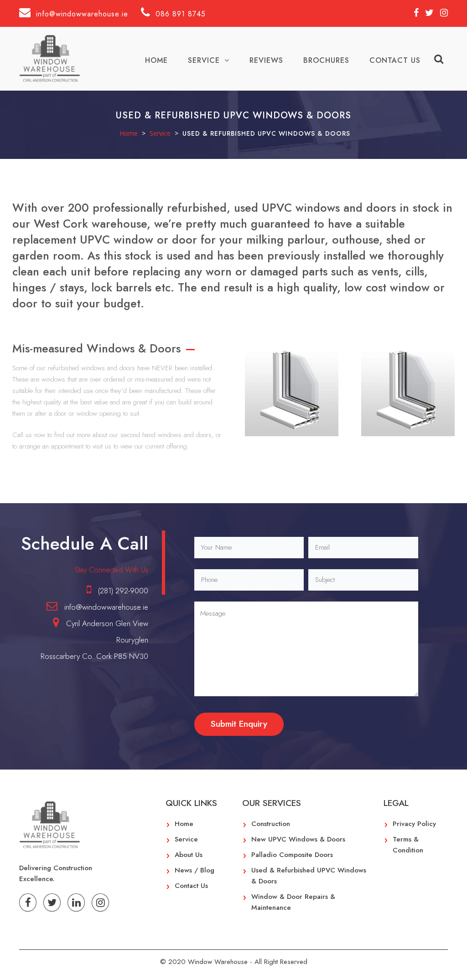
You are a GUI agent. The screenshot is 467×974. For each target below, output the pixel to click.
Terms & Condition (408, 844)
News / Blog (194, 870)
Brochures (326, 60)
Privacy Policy (414, 824)
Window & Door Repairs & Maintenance (293, 902)
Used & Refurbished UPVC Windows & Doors (308, 875)
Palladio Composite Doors (292, 855)
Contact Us (394, 60)
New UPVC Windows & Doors (298, 839)
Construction (270, 824)
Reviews (266, 60)
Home (156, 60)
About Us (188, 855)
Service (204, 60)
